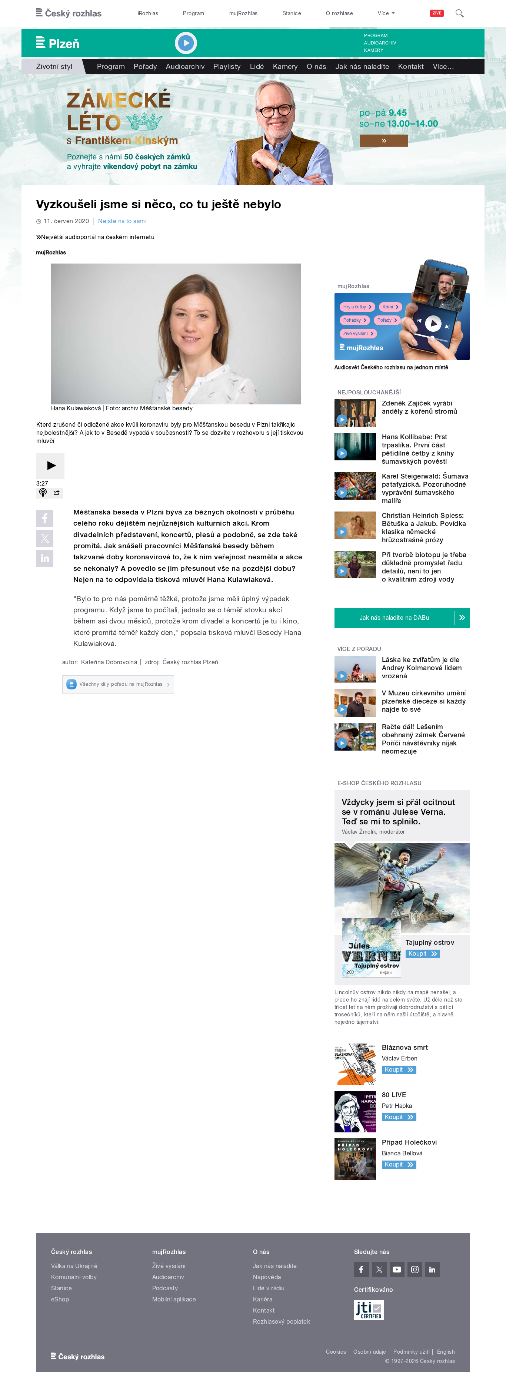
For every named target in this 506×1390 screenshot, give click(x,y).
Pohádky (352, 320)
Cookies (336, 1352)
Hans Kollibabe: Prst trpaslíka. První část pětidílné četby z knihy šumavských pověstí (418, 449)
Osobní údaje (369, 1352)
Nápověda (267, 1277)
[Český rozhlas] (68, 13)
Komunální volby (74, 1277)
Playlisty (227, 66)
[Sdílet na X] (44, 538)
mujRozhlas (243, 13)
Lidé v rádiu (269, 1288)
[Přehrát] (50, 466)
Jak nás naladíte (362, 66)
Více (443, 66)
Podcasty (165, 1288)
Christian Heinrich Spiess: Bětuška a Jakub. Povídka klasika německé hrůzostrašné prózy (424, 528)
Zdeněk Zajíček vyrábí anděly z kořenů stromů (419, 407)
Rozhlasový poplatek (281, 1321)
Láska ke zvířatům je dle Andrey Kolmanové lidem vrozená (422, 668)
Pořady (145, 66)
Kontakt (411, 66)
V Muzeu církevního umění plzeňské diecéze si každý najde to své (424, 701)
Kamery (373, 50)
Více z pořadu (359, 649)
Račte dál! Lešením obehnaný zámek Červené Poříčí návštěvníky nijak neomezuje (423, 739)
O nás (316, 66)
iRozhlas (148, 13)
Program (193, 13)
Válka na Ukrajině (74, 1266)
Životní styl (54, 66)
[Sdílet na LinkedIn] (44, 558)
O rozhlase (339, 13)
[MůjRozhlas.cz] (51, 253)
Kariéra (262, 1299)
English (446, 1352)
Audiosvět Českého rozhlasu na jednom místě (391, 367)
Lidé (257, 66)
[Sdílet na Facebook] (44, 518)
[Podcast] (43, 493)
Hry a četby (354, 307)
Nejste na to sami (122, 221)
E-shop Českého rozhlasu (379, 783)
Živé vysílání (355, 333)
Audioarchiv (380, 43)
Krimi (388, 307)
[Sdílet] (56, 493)
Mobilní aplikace (174, 1299)
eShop (60, 1299)
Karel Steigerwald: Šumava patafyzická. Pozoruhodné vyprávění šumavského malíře (425, 488)
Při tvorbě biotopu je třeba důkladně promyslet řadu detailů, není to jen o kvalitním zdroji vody (424, 567)
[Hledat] (460, 13)
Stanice (292, 13)
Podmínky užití (411, 1352)
